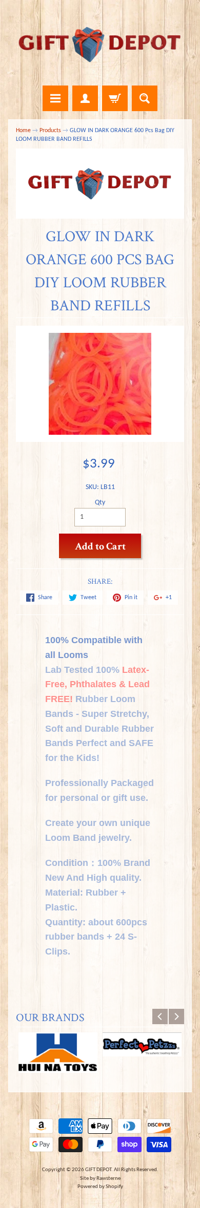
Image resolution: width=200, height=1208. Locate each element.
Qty (100, 502)
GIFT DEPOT (98, 1170)
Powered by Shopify (100, 1187)
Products (50, 131)
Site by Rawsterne (100, 1178)
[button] (100, 975)
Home (23, 131)
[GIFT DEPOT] (100, 44)
